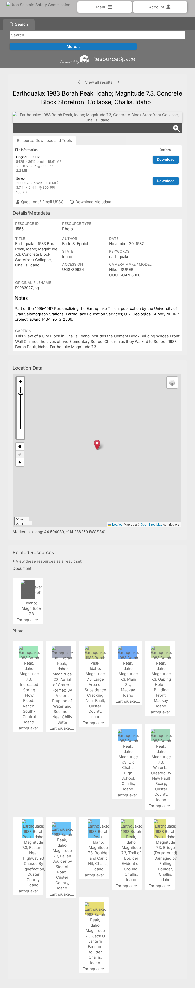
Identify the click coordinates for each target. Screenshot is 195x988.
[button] (97, 445)
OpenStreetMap (151, 524)
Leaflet (116, 524)
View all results (98, 82)
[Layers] (172, 382)
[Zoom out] (20, 435)
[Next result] (117, 82)
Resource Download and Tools (44, 140)
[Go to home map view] (20, 447)
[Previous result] (80, 82)
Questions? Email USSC (42, 201)
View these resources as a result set (48, 561)
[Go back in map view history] (20, 462)
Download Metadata (92, 201)
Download (166, 159)
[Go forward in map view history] (20, 454)
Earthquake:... (29, 619)
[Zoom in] (20, 381)
